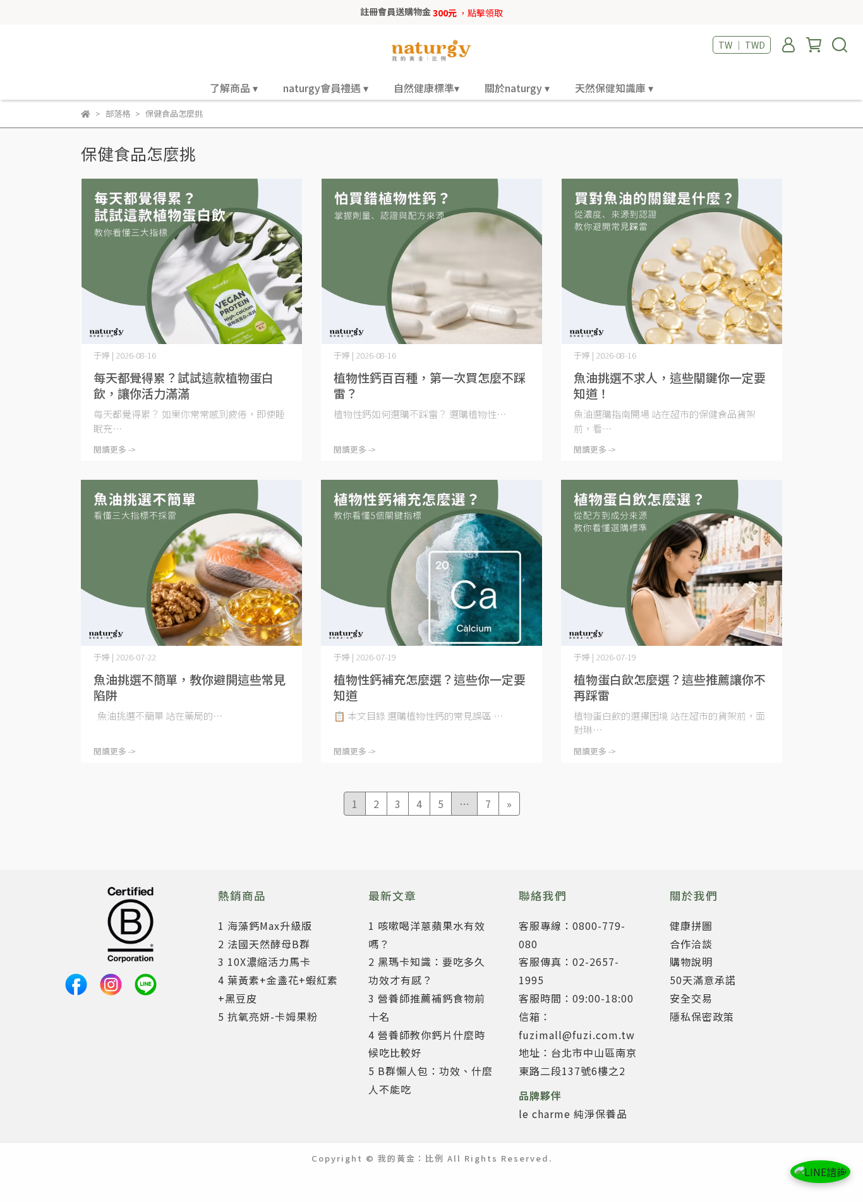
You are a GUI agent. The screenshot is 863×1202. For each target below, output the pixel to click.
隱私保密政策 (702, 1016)
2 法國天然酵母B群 (264, 943)
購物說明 (691, 961)
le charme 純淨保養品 (573, 1113)
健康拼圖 (691, 925)
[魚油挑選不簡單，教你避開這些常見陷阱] (191, 563)
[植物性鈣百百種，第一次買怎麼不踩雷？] (431, 262)
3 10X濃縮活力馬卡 (264, 961)
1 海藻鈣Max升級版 (265, 925)
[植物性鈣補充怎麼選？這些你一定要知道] (431, 563)
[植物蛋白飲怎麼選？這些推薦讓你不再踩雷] (671, 563)
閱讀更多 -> (115, 449)
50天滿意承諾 (703, 979)
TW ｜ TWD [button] (741, 45)
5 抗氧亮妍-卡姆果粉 (268, 1016)
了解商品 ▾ (234, 88)
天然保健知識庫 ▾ (614, 88)
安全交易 (691, 998)
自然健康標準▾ (426, 88)
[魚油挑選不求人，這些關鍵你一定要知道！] (671, 262)
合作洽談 (691, 943)
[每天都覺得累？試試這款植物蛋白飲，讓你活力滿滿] (191, 262)
